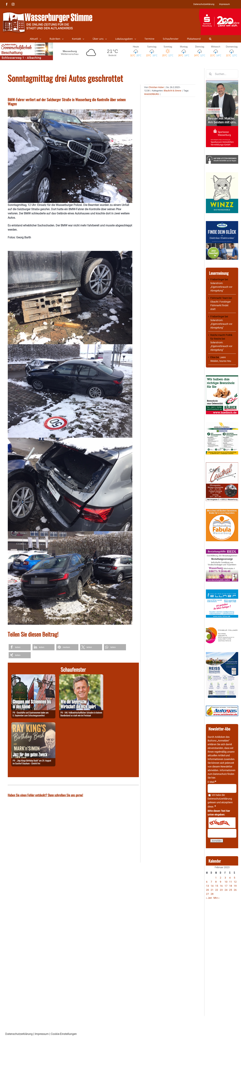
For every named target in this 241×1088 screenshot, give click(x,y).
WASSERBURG (151, 94)
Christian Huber (156, 87)
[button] (210, 38)
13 (207, 885)
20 (207, 889)
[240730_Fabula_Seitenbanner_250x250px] (222, 510)
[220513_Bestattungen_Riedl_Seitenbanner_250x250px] (222, 551)
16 (221, 885)
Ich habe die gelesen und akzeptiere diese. (220, 801)
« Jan (209, 897)
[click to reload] (222, 822)
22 (216, 889)
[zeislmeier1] (222, 707)
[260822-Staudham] (33, 724)
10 (226, 881)
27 (207, 894)
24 (226, 889)
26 (235, 889)
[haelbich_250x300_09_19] (222, 377)
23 (221, 889)
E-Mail (212, 781)
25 (230, 889)
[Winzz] (222, 173)
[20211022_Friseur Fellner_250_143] (222, 627)
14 (212, 885)
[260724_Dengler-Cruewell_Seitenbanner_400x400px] (222, 424)
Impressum (42, 1034)
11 (230, 881)
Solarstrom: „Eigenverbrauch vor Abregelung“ (221, 287)
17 (226, 885)
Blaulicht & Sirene (172, 90)
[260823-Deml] (33, 676)
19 (235, 885)
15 (216, 885)
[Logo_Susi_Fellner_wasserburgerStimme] (222, 591)
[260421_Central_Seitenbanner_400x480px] (222, 464)
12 (235, 881)
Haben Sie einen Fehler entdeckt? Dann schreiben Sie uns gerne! (45, 795)
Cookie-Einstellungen (64, 1034)
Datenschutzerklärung (220, 798)
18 (230, 885)
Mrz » (216, 897)
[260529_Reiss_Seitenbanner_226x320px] (222, 653)
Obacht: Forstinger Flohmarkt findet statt (220, 305)
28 (212, 894)
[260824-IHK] (81, 676)
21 (212, 889)
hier (213, 777)
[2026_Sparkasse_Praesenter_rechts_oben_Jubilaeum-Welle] (220, 10)
